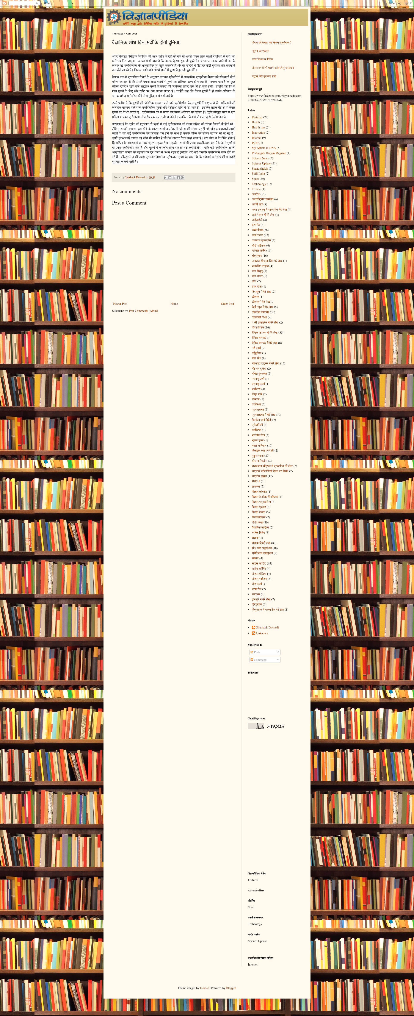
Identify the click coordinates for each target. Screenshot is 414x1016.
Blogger (231, 988)
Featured (257, 117)
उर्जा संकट (257, 235)
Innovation (258, 132)
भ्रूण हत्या (257, 440)
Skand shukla (260, 168)
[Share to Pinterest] (182, 177)
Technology (259, 184)
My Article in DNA (264, 148)
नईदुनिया (256, 353)
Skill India (258, 173)
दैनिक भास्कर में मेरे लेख (264, 343)
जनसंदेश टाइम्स (260, 266)
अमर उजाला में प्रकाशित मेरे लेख (269, 209)
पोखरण (256, 399)
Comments (260, 660)
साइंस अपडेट (259, 563)
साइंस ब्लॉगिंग (259, 568)
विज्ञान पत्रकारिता (261, 502)
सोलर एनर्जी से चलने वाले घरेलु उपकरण (273, 68)
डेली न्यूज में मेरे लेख (262, 307)
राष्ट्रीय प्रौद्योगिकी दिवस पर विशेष (270, 471)
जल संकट (257, 276)
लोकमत (256, 486)
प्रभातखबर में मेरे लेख (263, 415)
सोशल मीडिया (259, 574)
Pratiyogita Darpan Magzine (269, 153)
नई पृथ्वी (256, 348)
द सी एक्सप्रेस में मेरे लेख (265, 322)
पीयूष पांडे (257, 394)
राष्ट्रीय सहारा (259, 476)
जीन (254, 281)
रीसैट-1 (256, 481)
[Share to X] (174, 177)
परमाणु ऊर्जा (258, 384)
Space (255, 179)
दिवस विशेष (258, 327)
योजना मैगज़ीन (259, 461)
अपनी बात (257, 204)
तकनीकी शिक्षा (259, 317)
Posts (256, 652)
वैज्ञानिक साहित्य (260, 527)
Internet (256, 138)
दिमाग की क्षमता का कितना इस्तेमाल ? (271, 42)
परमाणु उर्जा (258, 379)
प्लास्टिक (256, 430)
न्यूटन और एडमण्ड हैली (264, 76)
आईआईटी (257, 220)
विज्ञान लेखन (258, 512)
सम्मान (255, 558)
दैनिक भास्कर (259, 338)
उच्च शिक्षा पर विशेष (262, 59)
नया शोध (256, 358)
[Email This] (166, 177)
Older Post (227, 304)
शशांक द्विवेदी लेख (261, 543)
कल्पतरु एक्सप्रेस (261, 240)
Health (256, 122)
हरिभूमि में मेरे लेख (261, 599)
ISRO (255, 143)
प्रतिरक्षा (256, 404)
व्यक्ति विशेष (258, 532)
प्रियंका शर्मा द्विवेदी (261, 420)
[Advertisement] (275, 800)
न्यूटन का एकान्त (260, 51)
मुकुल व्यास (257, 455)
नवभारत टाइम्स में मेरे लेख (265, 363)
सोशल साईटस (259, 579)
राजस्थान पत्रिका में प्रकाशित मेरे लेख (272, 466)
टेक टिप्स (257, 286)
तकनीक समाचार (260, 312)
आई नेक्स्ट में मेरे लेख (263, 215)
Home (174, 304)
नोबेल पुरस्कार (259, 373)
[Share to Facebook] (178, 177)
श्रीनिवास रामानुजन (262, 553)
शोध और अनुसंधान (262, 548)
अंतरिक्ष (256, 194)
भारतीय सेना (258, 435)
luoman (204, 988)
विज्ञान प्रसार (259, 507)
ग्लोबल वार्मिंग (258, 250)
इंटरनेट (256, 225)
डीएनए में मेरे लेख (261, 302)
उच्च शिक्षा (257, 230)
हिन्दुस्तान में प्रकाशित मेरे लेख (268, 609)
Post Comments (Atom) (143, 311)
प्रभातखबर (258, 409)
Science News (260, 158)
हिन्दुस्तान (257, 604)
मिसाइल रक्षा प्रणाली (263, 450)
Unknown (262, 633)
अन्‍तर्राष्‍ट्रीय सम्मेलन (262, 199)
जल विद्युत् (257, 271)
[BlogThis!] (170, 177)
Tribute (256, 189)
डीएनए (255, 297)
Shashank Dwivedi (267, 627)
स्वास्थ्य (256, 594)
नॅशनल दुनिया (259, 368)
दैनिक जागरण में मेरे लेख (265, 332)
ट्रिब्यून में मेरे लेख (261, 291)
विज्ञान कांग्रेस (259, 491)
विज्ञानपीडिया (258, 517)
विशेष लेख (257, 522)
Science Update (261, 163)
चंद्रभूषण (257, 255)
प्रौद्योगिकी (257, 425)
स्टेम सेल (256, 589)
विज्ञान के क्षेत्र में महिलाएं (265, 497)
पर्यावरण (256, 389)
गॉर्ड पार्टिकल (258, 245)
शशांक (255, 538)
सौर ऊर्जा (257, 584)
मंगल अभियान (259, 445)
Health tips (258, 127)
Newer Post (120, 304)
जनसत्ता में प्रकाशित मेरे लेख (267, 261)
